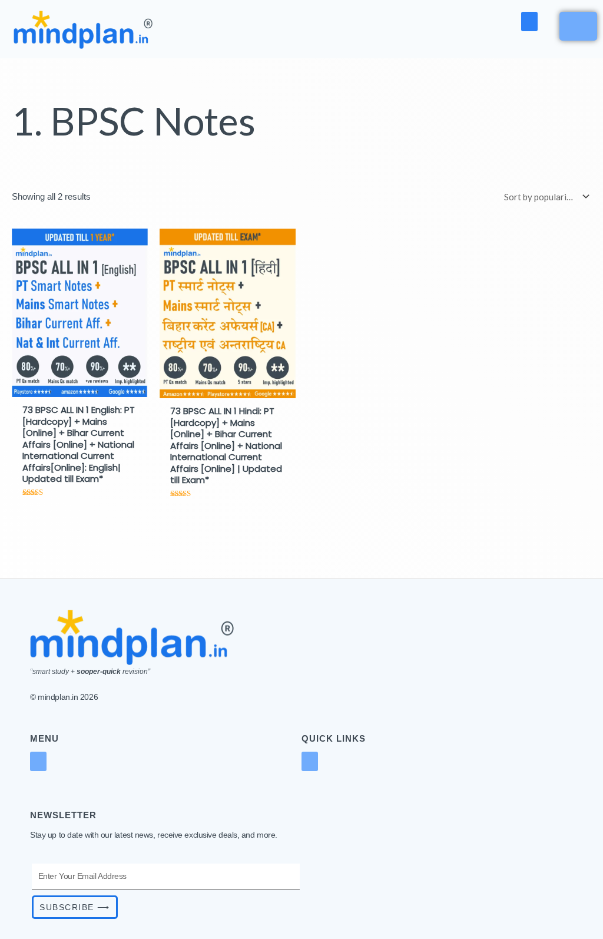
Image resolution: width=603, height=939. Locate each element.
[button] (529, 21)
